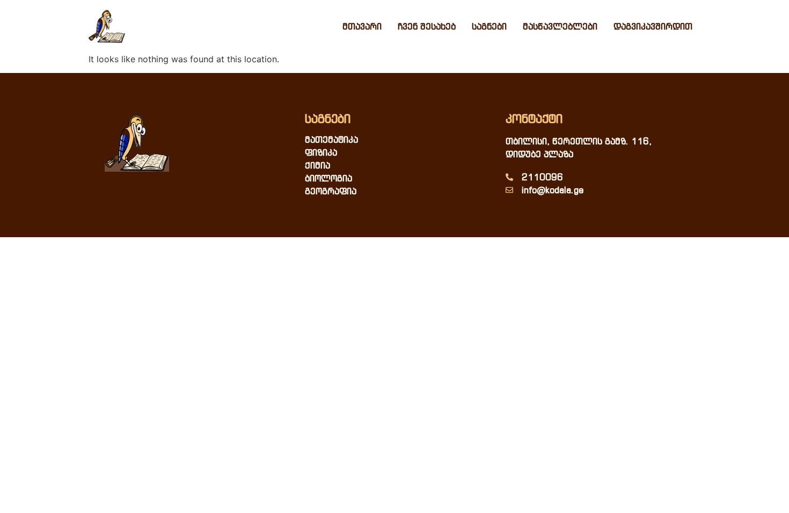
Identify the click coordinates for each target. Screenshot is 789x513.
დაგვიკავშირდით (652, 26)
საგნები (489, 26)
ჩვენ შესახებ (427, 26)
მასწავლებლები (560, 26)
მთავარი (362, 26)
